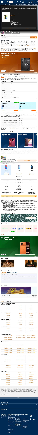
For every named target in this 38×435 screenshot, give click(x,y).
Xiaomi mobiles (31, 376)
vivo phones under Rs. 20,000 (20, 337)
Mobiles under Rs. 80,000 (31, 352)
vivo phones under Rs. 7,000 (8, 335)
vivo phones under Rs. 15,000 (8, 337)
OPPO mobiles (20, 382)
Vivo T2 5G (31, 315)
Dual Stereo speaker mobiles (20, 359)
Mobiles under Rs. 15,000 (20, 348)
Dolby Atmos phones (8, 359)
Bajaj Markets (24, 421)
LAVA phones (20, 372)
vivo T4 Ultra (8, 317)
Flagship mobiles (31, 359)
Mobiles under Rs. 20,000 (31, 348)
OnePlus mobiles (20, 374)
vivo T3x (20, 317)
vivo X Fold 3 (31, 320)
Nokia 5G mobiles (31, 365)
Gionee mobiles (8, 384)
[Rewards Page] (35, 1)
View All (2, 234)
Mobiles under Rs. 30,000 (20, 350)
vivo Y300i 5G (8, 330)
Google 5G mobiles (20, 369)
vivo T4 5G (20, 315)
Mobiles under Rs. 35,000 (31, 350)
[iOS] (34, 419)
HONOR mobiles (8, 380)
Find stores (10, 28)
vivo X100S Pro (31, 324)
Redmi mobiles (8, 382)
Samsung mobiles (31, 374)
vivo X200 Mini (8, 322)
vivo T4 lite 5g (31, 317)
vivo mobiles (8, 372)
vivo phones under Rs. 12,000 (31, 335)
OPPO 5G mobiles (8, 365)
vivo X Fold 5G (8, 320)
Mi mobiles (31, 380)
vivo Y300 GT (20, 328)
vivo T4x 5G (8, 315)
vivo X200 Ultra (27, 45)
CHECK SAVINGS (27, 160)
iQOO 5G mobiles (31, 369)
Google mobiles (31, 378)
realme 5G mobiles (20, 365)
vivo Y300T (8, 328)
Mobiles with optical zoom (8, 361)
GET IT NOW (15, 110)
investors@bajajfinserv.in (19, 421)
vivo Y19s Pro (20, 330)
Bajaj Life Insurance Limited (26, 420)
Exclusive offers (28, 28)
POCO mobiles (20, 384)
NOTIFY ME (34, 37)
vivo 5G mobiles (8, 369)
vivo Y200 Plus (31, 328)
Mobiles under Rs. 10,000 (8, 348)
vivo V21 (31, 309)
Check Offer (3, 70)
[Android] (31, 419)
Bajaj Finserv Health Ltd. (25, 425)
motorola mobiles (20, 378)
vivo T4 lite (20, 313)
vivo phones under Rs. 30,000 (8, 339)
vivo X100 (20, 324)
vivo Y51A (18, 45)
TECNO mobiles (8, 374)
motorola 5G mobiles (8, 367)
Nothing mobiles (31, 382)
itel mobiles (20, 380)
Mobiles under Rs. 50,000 (8, 352)
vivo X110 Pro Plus (20, 322)
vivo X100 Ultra (8, 324)
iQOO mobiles (31, 372)
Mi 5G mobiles (31, 367)
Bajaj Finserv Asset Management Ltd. (25, 427)
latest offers (12, 128)
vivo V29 (20, 309)
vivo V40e (8, 309)
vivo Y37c (31, 330)
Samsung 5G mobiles (20, 367)
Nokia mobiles (20, 376)
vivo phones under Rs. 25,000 (31, 337)
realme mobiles (8, 376)
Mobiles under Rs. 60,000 (20, 352)
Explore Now (31, 217)
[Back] (7, 1)
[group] (19, 62)
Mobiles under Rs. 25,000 (8, 350)
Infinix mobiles (8, 378)
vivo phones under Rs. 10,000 (20, 335)
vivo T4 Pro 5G (31, 313)
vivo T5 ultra (8, 313)
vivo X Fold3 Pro (20, 320)
